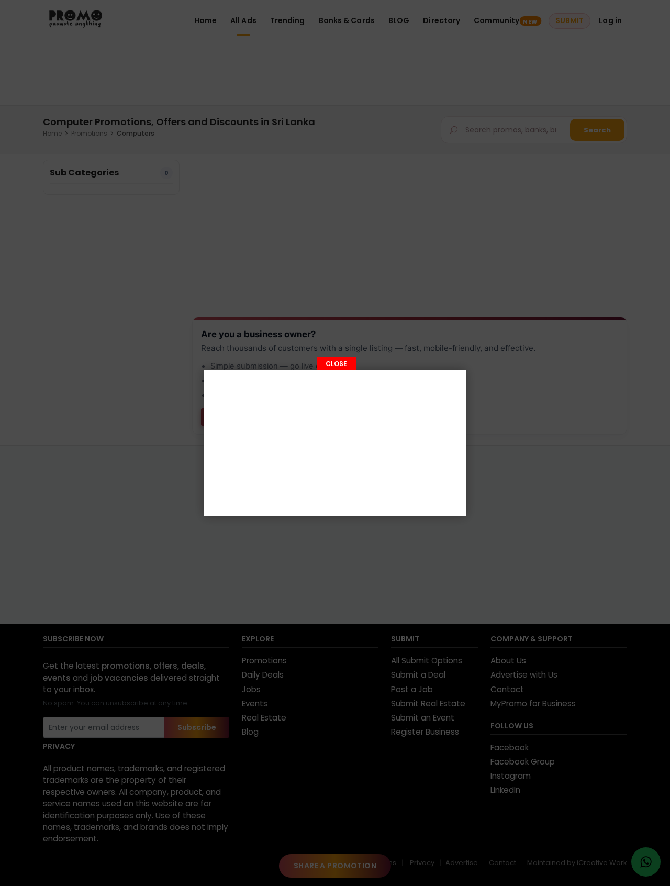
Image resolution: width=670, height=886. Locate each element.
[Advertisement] (335, 443)
